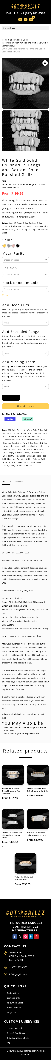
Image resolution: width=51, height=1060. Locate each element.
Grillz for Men (37, 452)
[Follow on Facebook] (15, 936)
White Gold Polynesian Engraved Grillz (21, 733)
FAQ (8, 1043)
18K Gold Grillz (41, 433)
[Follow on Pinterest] (36, 936)
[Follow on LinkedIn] (31, 936)
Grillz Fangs (8, 452)
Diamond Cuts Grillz (12, 443)
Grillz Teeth (8, 456)
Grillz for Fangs (22, 452)
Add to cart (27, 406)
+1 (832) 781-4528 (33, 13)
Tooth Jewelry (9, 465)
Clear (5, 295)
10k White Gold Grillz (32, 430)
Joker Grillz (20, 456)
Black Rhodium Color (21, 283)
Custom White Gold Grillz (14, 439)
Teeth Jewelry (36, 462)
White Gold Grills (24, 465)
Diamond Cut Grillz (36, 439)
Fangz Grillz (20, 446)
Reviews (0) (19, 481)
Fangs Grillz (8, 446)
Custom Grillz (35, 223)
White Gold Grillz (14, 1007)
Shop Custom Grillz (19, 39)
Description (6, 481)
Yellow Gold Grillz (15, 1002)
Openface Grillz (24, 459)
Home (4, 39)
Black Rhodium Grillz (12, 436)
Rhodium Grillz (9, 462)
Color (7, 240)
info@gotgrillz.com (18, 974)
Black (37, 617)
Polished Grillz (39, 459)
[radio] (4, 245)
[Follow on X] (20, 936)
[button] (45, 63)
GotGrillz (12, 449)
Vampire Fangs (9, 45)
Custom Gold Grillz (31, 436)
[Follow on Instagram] (25, 936)
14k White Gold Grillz (22, 433)
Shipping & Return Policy (18, 1038)
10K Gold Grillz (14, 430)
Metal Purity (13, 253)
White (16, 617)
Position (9, 268)
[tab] (6, 482)
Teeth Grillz (23, 462)
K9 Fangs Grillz (20, 223)
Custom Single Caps (12, 226)
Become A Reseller (15, 1028)
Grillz (41, 449)
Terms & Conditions (16, 1033)
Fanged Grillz (40, 443)
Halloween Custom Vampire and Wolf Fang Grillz (24, 42)
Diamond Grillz (13, 998)
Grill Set (21, 449)
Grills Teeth (32, 449)
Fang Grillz (27, 443)
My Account (26, 19)
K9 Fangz (31, 456)
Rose (29, 617)
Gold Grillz (32, 446)
